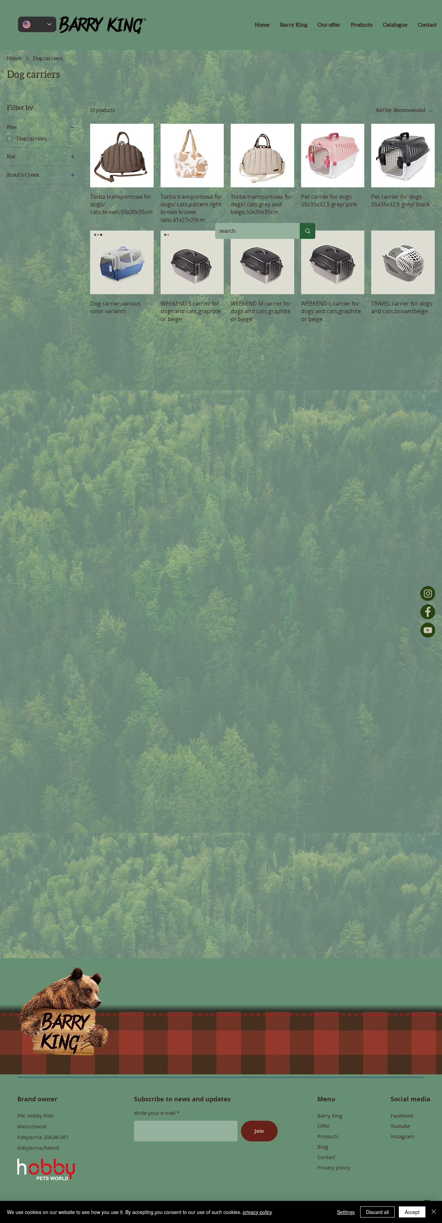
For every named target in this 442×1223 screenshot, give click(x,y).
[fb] (427, 611)
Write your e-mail (155, 1112)
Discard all (377, 1211)
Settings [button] (346, 1211)
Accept (412, 1211)
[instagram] (427, 593)
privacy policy (257, 1211)
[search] (307, 231)
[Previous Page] (244, 357)
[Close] (434, 1211)
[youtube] (427, 630)
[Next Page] (280, 357)
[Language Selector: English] (37, 24)
